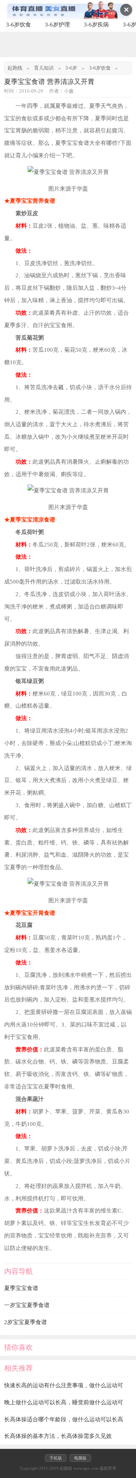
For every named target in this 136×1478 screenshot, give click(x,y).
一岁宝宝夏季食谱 (26, 1305)
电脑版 (80, 1458)
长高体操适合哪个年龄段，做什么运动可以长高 (63, 1419)
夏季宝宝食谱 (21, 1288)
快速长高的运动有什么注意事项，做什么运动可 (63, 1385)
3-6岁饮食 (18, 24)
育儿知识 (44, 68)
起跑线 (15, 68)
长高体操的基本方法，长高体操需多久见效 (58, 1436)
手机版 (55, 1458)
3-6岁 (71, 68)
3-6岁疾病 (96, 24)
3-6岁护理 (57, 24)
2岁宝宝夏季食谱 (25, 1322)
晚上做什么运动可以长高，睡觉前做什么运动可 (63, 1402)
